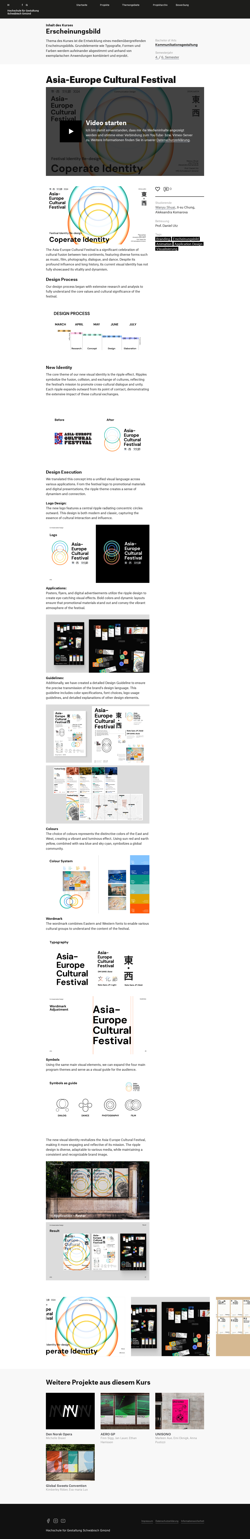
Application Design (188, 244)
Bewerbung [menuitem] (182, 5)
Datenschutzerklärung (173, 140)
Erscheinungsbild (186, 239)
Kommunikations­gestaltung (176, 44)
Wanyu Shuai (165, 207)
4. (157, 57)
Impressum (147, 1520)
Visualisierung (166, 249)
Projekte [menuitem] (104, 5)
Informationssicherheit (192, 1520)
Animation (164, 244)
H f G (23, 9)
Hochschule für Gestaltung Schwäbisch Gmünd (78, 1530)
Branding (163, 239)
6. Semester (170, 57)
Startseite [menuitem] (81, 5)
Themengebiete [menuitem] (130, 5)
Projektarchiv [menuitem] (160, 5)
